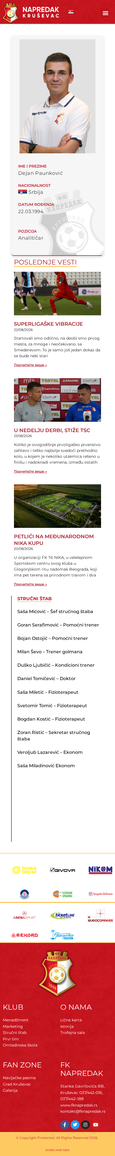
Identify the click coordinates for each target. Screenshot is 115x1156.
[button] (105, 12)
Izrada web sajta (57, 1150)
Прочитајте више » (30, 365)
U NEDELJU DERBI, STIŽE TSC (52, 430)
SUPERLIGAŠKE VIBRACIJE (48, 324)
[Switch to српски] (71, 11)
